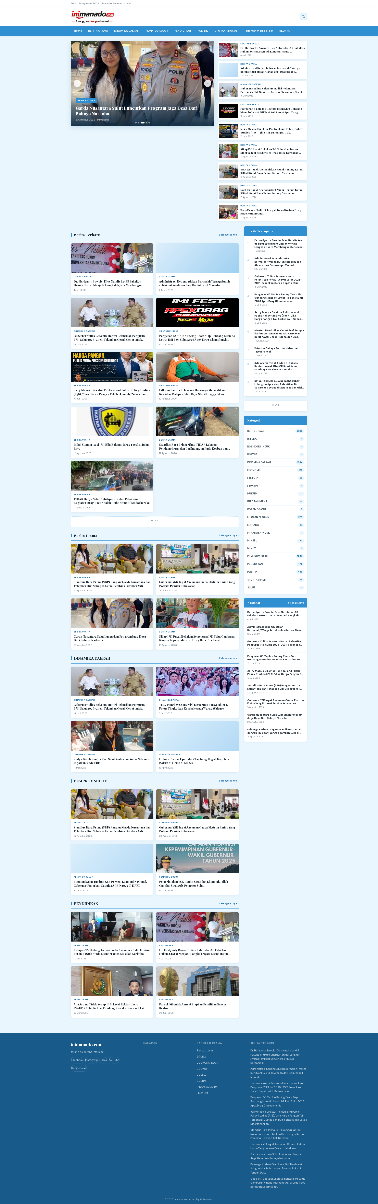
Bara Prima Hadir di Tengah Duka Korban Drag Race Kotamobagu (270, 211)
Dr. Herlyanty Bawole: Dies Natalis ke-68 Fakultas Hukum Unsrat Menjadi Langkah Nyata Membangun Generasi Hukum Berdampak (272, 49)
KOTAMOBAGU (256, 509)
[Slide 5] (149, 122)
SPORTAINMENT (257, 579)
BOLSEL (201, 1074)
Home (78, 30)
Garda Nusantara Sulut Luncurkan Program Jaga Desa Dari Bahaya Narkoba (110, 638)
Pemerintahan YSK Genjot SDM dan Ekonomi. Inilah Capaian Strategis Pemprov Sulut (193, 883)
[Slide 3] (143, 122)
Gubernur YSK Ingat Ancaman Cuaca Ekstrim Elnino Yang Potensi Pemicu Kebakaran (197, 584)
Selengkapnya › (229, 234)
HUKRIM (252, 493)
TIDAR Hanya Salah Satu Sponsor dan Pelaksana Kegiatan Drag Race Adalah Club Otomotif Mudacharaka (112, 501)
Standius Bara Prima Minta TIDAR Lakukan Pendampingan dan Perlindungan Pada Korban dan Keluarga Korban (193, 446)
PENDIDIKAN (182, 30)
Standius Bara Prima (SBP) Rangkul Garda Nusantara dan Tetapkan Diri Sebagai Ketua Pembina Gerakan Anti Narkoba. (112, 584)
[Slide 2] (138, 122)
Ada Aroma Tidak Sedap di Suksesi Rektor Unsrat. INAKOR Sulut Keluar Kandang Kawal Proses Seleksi (109, 1006)
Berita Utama (255, 431)
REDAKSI (285, 30)
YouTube (114, 1060)
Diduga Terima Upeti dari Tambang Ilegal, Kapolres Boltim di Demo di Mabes (194, 761)
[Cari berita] (303, 16)
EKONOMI (253, 470)
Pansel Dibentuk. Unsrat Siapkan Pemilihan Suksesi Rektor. (193, 1006)
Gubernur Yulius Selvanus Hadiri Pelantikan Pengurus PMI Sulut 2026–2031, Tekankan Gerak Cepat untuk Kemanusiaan (271, 90)
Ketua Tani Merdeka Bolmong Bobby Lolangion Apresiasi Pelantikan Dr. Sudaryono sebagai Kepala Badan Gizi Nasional (278, 384)
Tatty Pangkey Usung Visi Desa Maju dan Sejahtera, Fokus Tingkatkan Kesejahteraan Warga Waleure (193, 707)
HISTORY (253, 478)
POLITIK (202, 30)
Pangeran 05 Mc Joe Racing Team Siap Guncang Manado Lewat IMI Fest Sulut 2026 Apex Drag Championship (271, 110)
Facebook (77, 1060)
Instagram (91, 1060)
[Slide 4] (146, 122)
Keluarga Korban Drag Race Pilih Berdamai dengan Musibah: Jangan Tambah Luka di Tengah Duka (274, 731)
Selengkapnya (296, 602)
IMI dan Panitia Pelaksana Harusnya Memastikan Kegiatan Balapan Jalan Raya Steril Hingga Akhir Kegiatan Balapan (192, 392)
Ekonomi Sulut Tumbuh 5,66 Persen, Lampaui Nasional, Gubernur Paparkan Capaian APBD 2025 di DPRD (110, 883)
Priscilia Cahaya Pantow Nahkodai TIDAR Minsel (276, 350)
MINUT (251, 548)
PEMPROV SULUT (156, 30)
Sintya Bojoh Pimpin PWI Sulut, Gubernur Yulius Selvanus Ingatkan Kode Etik (112, 761)
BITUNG (252, 438)
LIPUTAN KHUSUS (226, 30)
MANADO (253, 525)
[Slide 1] (136, 122)
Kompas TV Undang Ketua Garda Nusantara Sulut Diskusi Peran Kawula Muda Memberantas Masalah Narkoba (112, 952)
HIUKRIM (252, 485)
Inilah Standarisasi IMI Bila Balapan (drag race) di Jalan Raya (111, 446)
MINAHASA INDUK (258, 532)
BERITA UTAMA (98, 30)
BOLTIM (252, 454)
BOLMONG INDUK (258, 446)
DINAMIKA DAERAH (126, 30)
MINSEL (252, 540)
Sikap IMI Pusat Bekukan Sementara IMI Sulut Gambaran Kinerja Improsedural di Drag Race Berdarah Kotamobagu (197, 638)
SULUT (251, 587)
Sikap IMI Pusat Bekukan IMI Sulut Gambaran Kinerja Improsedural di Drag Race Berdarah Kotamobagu (269, 150)
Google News (79, 1068)
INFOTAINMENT (257, 501)
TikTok (103, 1060)
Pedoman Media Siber (258, 30)
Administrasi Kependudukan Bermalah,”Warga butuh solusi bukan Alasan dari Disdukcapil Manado (270, 69)
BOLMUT (202, 1069)
